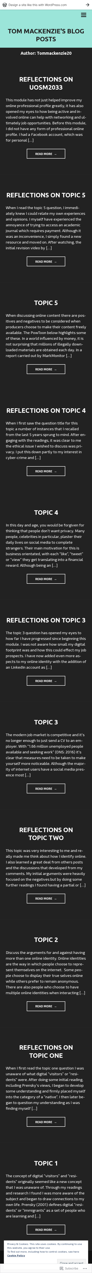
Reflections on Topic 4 (46, 410)
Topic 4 (46, 512)
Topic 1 (46, 1163)
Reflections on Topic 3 (46, 620)
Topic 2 (46, 939)
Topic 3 (46, 722)
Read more (40, 155)
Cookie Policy (16, 1255)
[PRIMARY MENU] (83, 15)
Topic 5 (46, 302)
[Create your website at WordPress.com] (46, 5)
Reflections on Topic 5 (46, 195)
